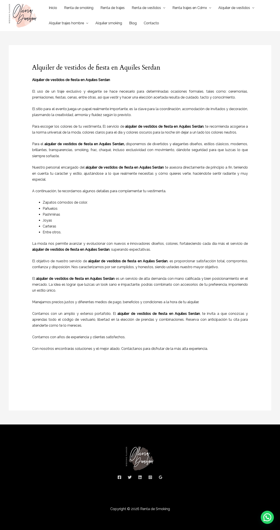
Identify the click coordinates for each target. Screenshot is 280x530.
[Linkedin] (140, 477)
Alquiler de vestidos (234, 8)
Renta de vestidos (146, 8)
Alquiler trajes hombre (66, 23)
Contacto (151, 23)
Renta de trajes (112, 8)
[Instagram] (150, 477)
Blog (133, 23)
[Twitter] (129, 477)
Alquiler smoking (108, 23)
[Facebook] (119, 477)
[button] (267, 517)
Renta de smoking (78, 8)
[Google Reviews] (160, 477)
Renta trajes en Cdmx (189, 8)
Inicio (53, 8)
